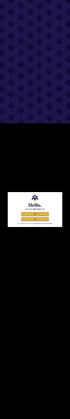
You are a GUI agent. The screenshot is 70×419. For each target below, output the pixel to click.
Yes (35, 214)
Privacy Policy (37, 223)
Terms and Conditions (47, 223)
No (35, 219)
